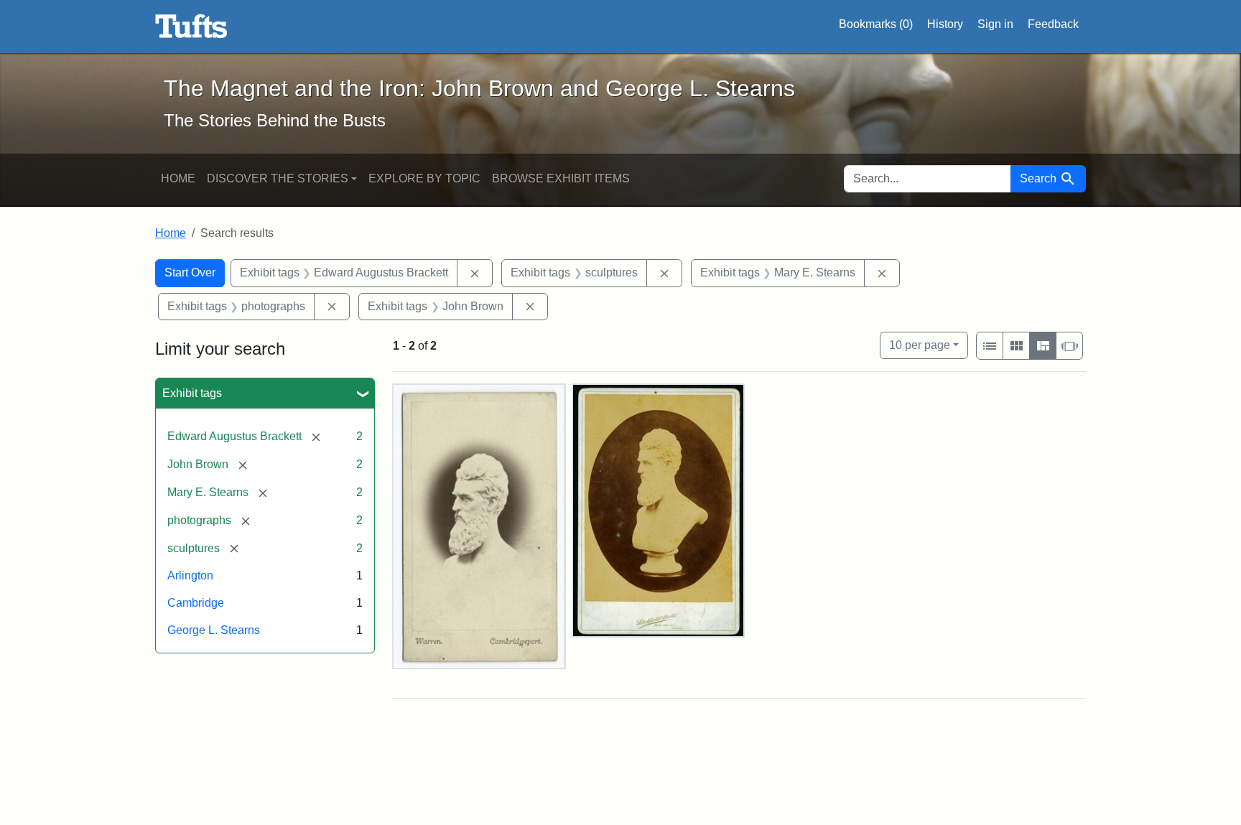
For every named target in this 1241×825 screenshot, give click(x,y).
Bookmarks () (876, 24)
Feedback (1053, 24)
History (945, 24)
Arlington (190, 575)
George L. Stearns (213, 630)
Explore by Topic (424, 178)
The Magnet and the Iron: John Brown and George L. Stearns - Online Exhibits (191, 26)
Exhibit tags (192, 393)
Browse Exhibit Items (561, 178)
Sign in (995, 24)
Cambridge (195, 603)
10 (919, 344)
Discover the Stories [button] (277, 178)
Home (178, 178)
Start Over (189, 272)
